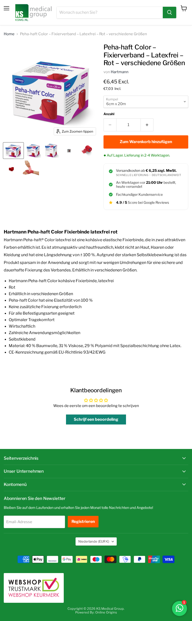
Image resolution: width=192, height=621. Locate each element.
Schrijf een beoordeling (96, 419)
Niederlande (93, 541)
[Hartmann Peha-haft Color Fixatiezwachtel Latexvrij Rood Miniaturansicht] (69, 151)
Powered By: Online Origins (96, 612)
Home (9, 34)
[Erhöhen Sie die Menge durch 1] (147, 124)
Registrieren (83, 521)
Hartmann (119, 72)
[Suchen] (169, 12)
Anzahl (109, 114)
